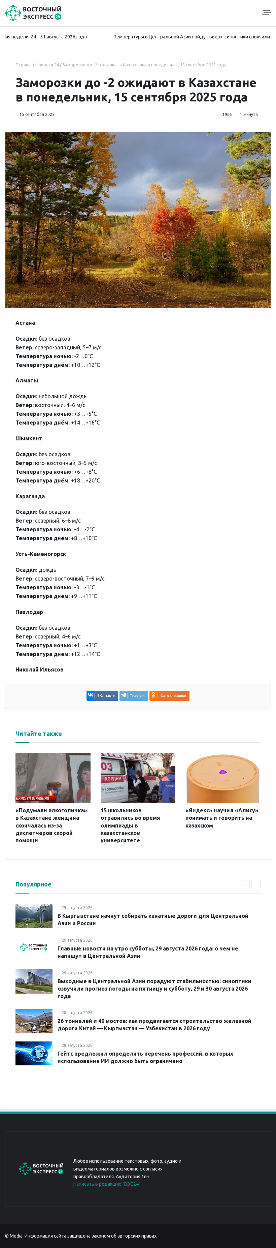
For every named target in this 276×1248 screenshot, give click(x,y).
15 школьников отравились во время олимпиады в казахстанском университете (130, 825)
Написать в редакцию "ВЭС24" (106, 1184)
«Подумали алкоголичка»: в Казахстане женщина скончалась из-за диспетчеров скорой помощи (52, 825)
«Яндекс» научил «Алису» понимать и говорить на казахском (221, 818)
